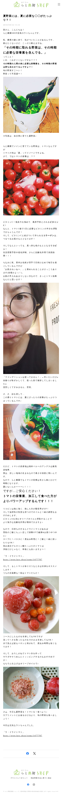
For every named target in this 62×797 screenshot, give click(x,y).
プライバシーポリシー (19, 778)
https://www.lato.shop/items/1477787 (22, 559)
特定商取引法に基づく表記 (41, 778)
